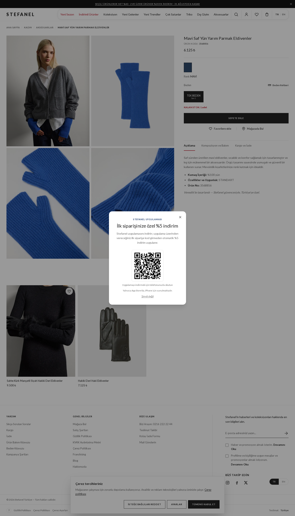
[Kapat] (180, 217)
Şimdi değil (147, 296)
